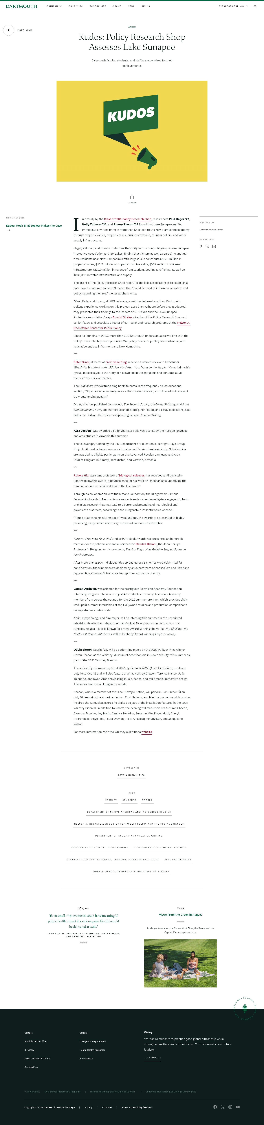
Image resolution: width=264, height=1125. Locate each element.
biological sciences (131, 475)
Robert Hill (81, 475)
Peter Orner (82, 362)
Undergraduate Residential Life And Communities (171, 1091)
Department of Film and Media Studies (99, 848)
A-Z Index (107, 1107)
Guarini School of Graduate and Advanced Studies (131, 871)
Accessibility (86, 1058)
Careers (83, 1032)
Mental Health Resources (92, 1049)
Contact (28, 1032)
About (117, 6)
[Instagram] (230, 1108)
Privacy (88, 1107)
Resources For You (232, 6)
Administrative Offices (36, 1041)
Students (129, 800)
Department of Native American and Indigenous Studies (129, 812)
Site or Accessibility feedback (137, 1107)
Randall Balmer (146, 544)
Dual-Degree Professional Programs (63, 1091)
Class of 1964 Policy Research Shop (127, 219)
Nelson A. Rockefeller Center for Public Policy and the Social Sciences (129, 824)
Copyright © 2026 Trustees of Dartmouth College (49, 1107)
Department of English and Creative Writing (129, 836)
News (131, 6)
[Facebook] (215, 1108)
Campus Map (31, 1067)
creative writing (116, 362)
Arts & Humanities (131, 775)
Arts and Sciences (178, 859)
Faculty (111, 800)
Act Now (151, 1058)
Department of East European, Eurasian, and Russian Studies (113, 859)
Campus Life (98, 6)
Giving (146, 6)
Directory (29, 1049)
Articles (132, 27)
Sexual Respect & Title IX (37, 1058)
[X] (223, 1108)
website (146, 732)
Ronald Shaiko (122, 317)
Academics (76, 6)
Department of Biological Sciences (160, 848)
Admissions (54, 6)
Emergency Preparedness (92, 1041)
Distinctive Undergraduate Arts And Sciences (113, 1091)
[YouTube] (238, 1108)
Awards (147, 800)
